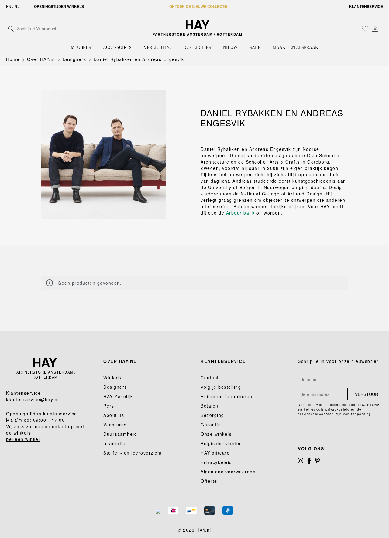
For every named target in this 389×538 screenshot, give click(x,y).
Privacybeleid (216, 462)
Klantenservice (366, 6)
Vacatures (115, 424)
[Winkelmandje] (381, 29)
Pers (108, 406)
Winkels (112, 377)
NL (17, 6)
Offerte (209, 481)
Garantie (211, 424)
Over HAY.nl (120, 361)
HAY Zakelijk (118, 396)
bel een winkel (23, 439)
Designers (115, 387)
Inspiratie (114, 443)
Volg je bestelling (221, 387)
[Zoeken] (11, 28)
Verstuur (366, 394)
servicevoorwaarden (316, 414)
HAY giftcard (215, 453)
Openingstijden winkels (59, 6)
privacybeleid (337, 409)
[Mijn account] (375, 28)
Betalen (210, 406)
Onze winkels (216, 434)
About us (113, 415)
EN (8, 6)
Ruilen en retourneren (227, 396)
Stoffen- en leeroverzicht (132, 453)
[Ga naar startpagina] (198, 24)
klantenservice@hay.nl (32, 399)
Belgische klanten (221, 443)
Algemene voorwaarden (228, 472)
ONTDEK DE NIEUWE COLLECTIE (198, 6)
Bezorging (212, 415)
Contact (210, 377)
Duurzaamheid (120, 434)
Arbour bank (240, 213)
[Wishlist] (365, 28)
